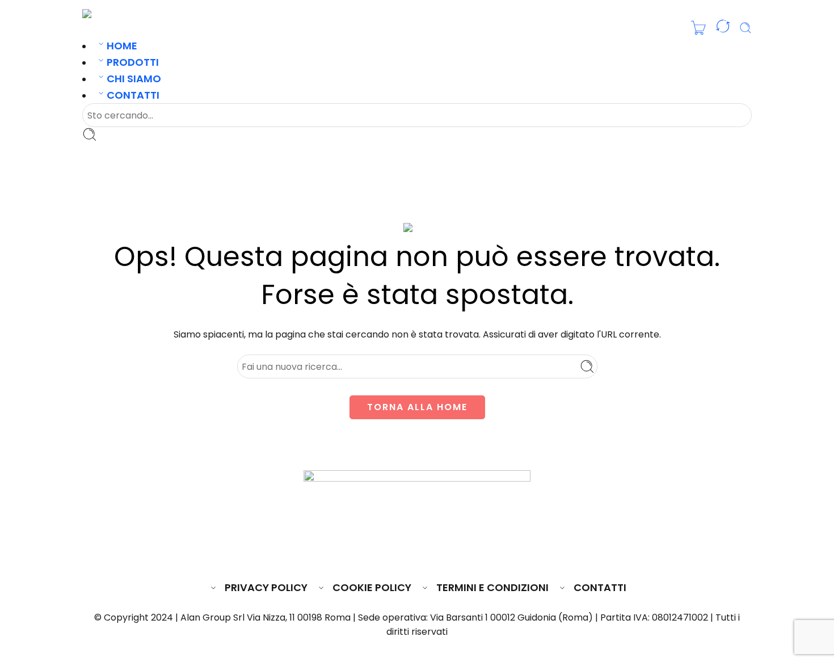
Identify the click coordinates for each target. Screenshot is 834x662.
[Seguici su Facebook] (375, 553)
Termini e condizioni (492, 587)
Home (122, 46)
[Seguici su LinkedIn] (439, 553)
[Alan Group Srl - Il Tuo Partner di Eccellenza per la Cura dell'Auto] (120, 13)
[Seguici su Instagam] (418, 554)
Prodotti (133, 62)
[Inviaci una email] (396, 554)
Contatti (133, 95)
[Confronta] (723, 28)
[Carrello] (698, 28)
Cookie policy (371, 587)
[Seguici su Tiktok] (459, 554)
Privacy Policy (266, 587)
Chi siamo (134, 78)
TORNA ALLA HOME (417, 407)
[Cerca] (745, 28)
